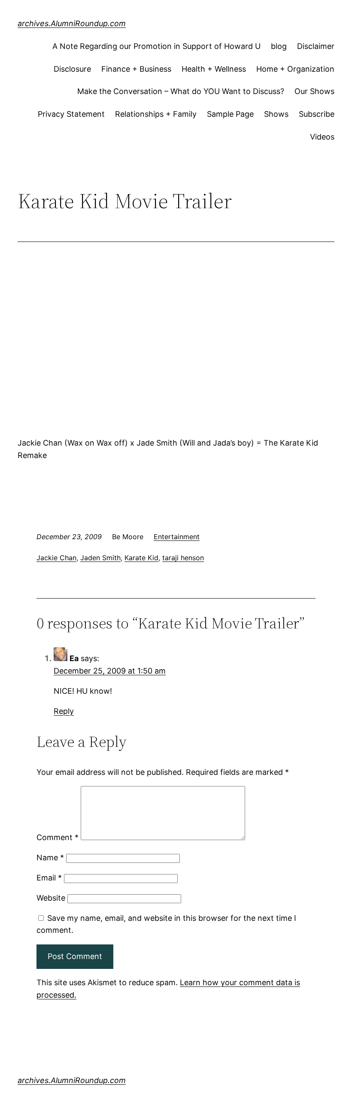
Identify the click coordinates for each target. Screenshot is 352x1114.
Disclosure (72, 68)
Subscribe (316, 113)
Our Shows (314, 91)
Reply (64, 711)
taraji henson (183, 557)
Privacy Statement (71, 113)
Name (50, 857)
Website (50, 897)
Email (49, 877)
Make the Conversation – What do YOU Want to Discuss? (180, 91)
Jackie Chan (56, 557)
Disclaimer (315, 46)
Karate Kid (141, 557)
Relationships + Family (156, 113)
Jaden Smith (100, 557)
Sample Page (230, 113)
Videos (322, 136)
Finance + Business (136, 68)
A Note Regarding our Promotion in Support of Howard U (156, 46)
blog (279, 46)
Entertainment (177, 536)
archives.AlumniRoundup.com (72, 23)
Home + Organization (295, 68)
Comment (57, 837)
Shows (276, 113)
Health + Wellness (214, 68)
